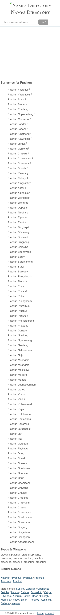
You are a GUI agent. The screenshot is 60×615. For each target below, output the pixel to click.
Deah (35, 596)
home (40, 613)
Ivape (15, 599)
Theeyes (34, 599)
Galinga (5, 603)
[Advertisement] (29, 53)
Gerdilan (31, 588)
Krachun (5, 577)
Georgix (44, 596)
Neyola (16, 603)
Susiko (20, 588)
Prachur (16, 577)
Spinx (24, 599)
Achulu (17, 596)
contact (49, 613)
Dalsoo (25, 592)
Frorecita (6, 599)
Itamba (15, 592)
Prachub (39, 577)
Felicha (5, 592)
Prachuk (27, 577)
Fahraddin (36, 592)
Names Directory (30, 11)
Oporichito (43, 588)
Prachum (6, 581)
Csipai (48, 592)
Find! (43, 22)
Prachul (17, 581)
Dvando (6, 596)
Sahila (26, 596)
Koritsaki (46, 599)
